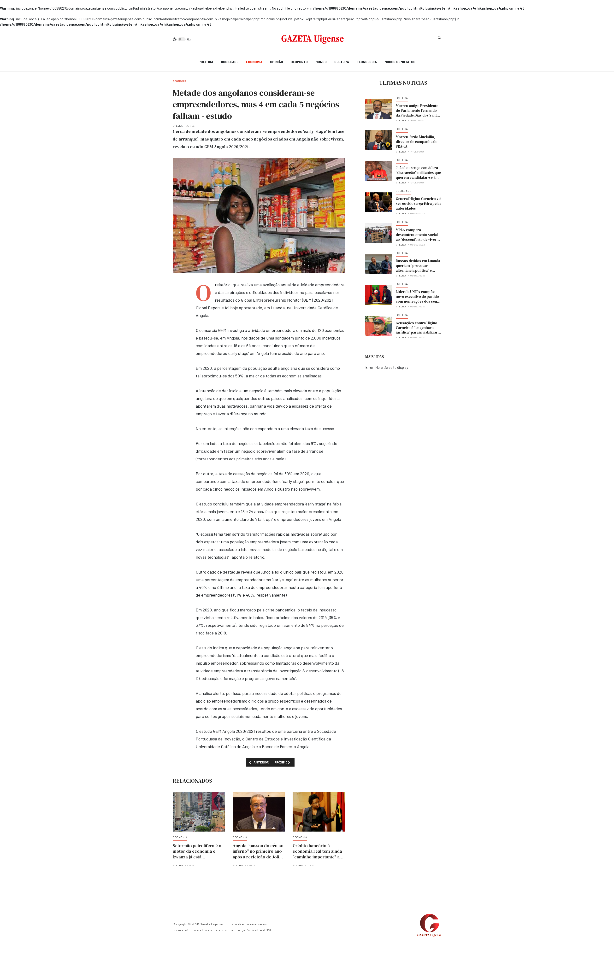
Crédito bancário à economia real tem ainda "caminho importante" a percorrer (317, 854)
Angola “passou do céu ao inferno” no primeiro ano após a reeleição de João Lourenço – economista (258, 854)
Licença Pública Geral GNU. (253, 930)
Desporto (299, 62)
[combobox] (439, 37)
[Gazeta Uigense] (313, 39)
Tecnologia (367, 62)
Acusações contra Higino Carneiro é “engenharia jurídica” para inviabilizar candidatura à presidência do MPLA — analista (417, 332)
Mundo (321, 62)
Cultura (341, 62)
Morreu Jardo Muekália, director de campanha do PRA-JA (416, 141)
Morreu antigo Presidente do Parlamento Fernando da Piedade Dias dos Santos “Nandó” (418, 113)
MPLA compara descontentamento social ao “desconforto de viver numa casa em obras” (417, 237)
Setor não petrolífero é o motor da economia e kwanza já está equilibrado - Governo (197, 854)
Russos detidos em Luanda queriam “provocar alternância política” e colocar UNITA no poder (418, 268)
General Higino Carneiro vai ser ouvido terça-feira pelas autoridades (418, 203)
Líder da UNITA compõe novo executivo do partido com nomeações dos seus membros (417, 299)
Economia (254, 62)
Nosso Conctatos (399, 62)
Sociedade (229, 62)
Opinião (276, 62)
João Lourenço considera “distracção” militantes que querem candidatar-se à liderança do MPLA (418, 175)
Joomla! (178, 930)
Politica (206, 62)
